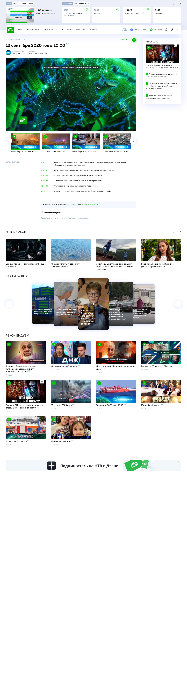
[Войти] (172, 29)
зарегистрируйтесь (89, 205)
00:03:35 (44, 175)
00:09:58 (44, 186)
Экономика (158, 30)
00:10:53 (44, 191)
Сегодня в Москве (140, 30)
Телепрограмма (33, 30)
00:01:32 (44, 162)
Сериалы (93, 30)
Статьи (59, 30)
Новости (49, 30)
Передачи (80, 30)
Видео (69, 30)
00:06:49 (44, 181)
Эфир (20, 30)
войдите (73, 205)
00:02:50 (44, 170)
